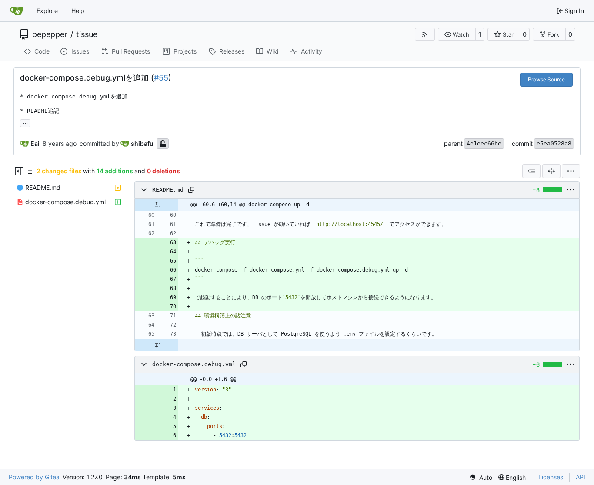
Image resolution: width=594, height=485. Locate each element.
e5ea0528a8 (554, 143)
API (580, 477)
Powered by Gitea (34, 477)
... (25, 122)
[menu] (571, 171)
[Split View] (551, 171)
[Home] (16, 11)
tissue (86, 34)
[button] (457, 34)
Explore (47, 10)
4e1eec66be (484, 143)
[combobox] (531, 171)
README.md (168, 189)
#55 (161, 77)
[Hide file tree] (19, 171)
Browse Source (546, 79)
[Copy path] (191, 190)
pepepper (49, 34)
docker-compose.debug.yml (194, 364)
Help (77, 10)
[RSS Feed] (425, 34)
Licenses (550, 477)
